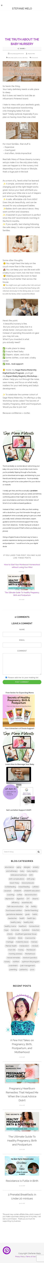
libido (20, 938)
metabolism (24, 946)
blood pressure (28, 883)
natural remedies (13, 958)
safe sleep (25, 57)
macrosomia (30, 938)
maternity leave (22, 942)
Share (22, 48)
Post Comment (22, 682)
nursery (20, 57)
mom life (11, 950)
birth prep (31, 879)
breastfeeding (24, 887)
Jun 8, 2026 (21, 599)
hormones (15, 930)
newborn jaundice (30, 958)
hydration (25, 930)
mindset (35, 946)
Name (22, 629)
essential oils (27, 903)
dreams (35, 899)
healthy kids (28, 922)
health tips (31, 918)
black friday (14, 883)
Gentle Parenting (31, 910)
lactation (11, 938)
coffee (19, 895)
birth (31, 875)
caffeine (35, 887)
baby (9, 57)
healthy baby (16, 922)
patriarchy (24, 970)
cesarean (7, 891)
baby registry (14, 57)
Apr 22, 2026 (22, 1185)
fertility (34, 906)
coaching (10, 895)
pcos (32, 970)
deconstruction (31, 895)
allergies (27, 867)
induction (35, 930)
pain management (27, 966)
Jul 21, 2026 (22, 1105)
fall (27, 906)
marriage (9, 942)
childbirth (17, 891)
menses (34, 942)
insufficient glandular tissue (25, 934)
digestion (20, 899)
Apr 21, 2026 (22, 1203)
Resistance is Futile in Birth (22, 1180)
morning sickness (15, 954)
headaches (12, 918)
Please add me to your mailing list (23, 678)
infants (10, 934)
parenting (13, 970)
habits (34, 914)
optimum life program (30, 962)
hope (6, 930)
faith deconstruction (15, 906)
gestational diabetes (14, 914)
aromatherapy (11, 871)
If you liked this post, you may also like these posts (22, 556)
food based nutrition (14, 910)
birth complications (16, 879)
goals (27, 914)
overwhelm (13, 966)
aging (19, 867)
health (22, 918)
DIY (28, 899)
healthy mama (10, 926)
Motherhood (30, 954)
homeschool (34, 926)
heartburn (22, 926)
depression (9, 899)
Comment (22, 651)
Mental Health (11, 946)
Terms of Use (30, 1256)
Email (22, 640)
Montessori (30, 950)
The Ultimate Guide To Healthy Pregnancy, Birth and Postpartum (22, 1140)
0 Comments (35, 57)
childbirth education (32, 891)
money (21, 950)
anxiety (36, 867)
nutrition (16, 962)
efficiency (15, 903)
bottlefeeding (10, 887)
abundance (9, 867)
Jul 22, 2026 (22, 1057)
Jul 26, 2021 (21, 571)
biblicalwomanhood (18, 875)
